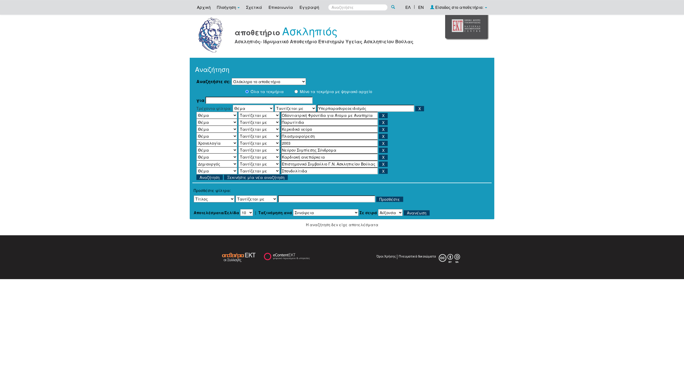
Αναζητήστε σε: (213, 81)
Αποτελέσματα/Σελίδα (216, 212)
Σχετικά (254, 7)
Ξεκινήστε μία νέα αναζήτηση (256, 177)
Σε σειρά (368, 212)
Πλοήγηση (227, 7)
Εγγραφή (309, 7)
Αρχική (204, 7)
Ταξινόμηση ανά (275, 212)
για (200, 100)
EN (421, 7)
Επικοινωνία (281, 7)
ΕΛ (408, 7)
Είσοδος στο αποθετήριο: (459, 7)
